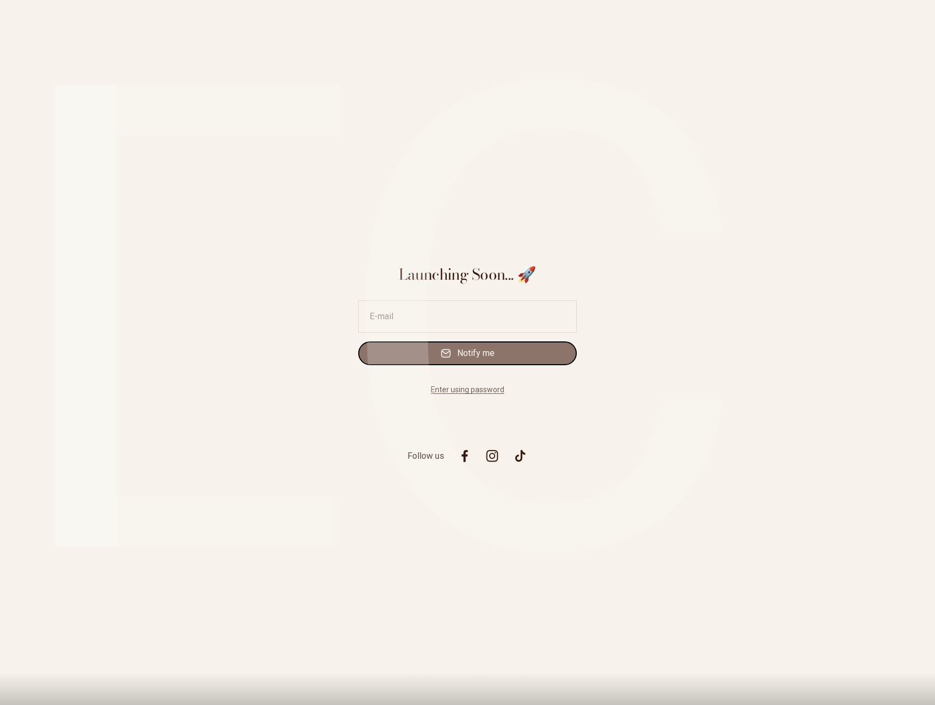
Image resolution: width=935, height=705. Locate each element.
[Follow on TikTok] (520, 456)
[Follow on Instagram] (492, 456)
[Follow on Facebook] (464, 456)
